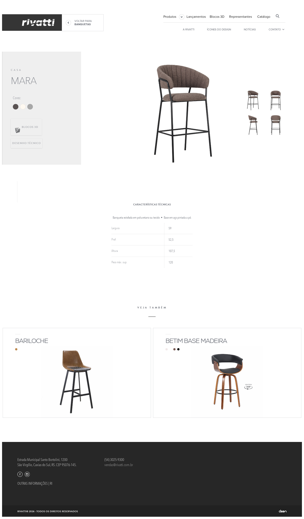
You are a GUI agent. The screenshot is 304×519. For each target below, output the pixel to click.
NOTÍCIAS (250, 29)
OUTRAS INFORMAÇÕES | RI (34, 483)
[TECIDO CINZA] (30, 106)
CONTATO (275, 29)
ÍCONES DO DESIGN (219, 29)
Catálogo (263, 16)
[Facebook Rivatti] (20, 474)
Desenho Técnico (26, 143)
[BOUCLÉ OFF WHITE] (22, 106)
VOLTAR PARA (83, 22)
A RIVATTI (188, 29)
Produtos (169, 16)
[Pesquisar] (277, 16)
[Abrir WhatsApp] (293, 508)
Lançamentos (196, 16)
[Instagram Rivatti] (27, 474)
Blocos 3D (217, 16)
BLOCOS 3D (30, 127)
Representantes (240, 16)
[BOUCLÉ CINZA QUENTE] (15, 106)
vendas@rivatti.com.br (118, 465)
